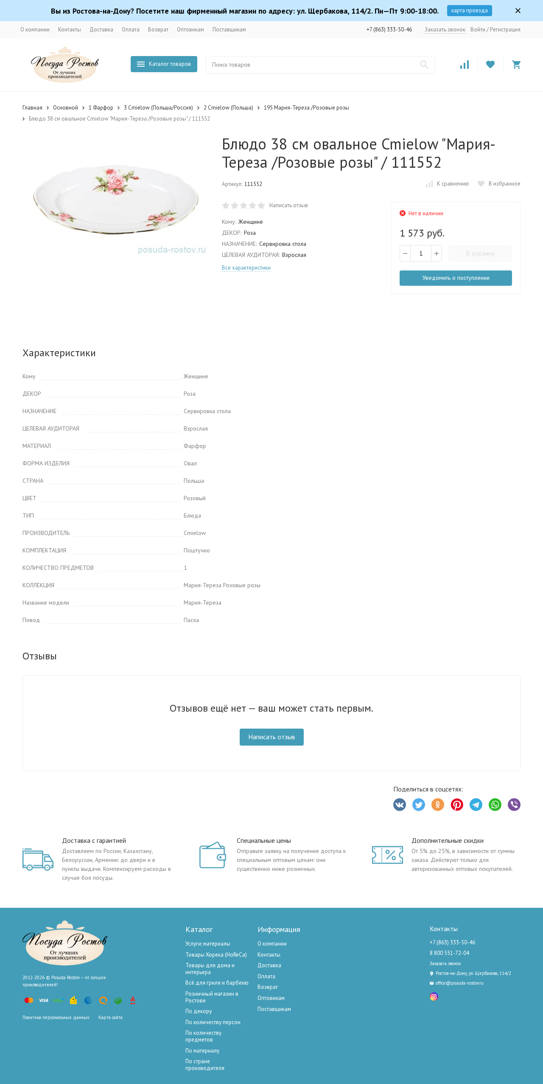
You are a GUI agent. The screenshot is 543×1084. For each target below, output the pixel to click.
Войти (477, 29)
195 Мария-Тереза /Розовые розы (306, 107)
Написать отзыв (288, 205)
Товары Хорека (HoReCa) (216, 954)
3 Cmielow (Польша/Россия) (158, 107)
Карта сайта (110, 1017)
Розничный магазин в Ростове (211, 997)
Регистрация (505, 29)
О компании (35, 29)
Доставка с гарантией (94, 840)
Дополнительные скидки (447, 840)
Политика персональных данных (56, 1017)
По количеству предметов (203, 1036)
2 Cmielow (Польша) (228, 107)
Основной (65, 107)
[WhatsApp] (495, 804)
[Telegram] (476, 804)
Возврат (158, 29)
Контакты (69, 29)
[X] (418, 804)
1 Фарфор (101, 107)
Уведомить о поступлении (456, 278)
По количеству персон (213, 1022)
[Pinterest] (457, 804)
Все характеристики (246, 267)
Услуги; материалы (207, 943)
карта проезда (469, 10)
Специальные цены (264, 840)
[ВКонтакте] (399, 804)
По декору (198, 1011)
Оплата (131, 29)
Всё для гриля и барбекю (217, 982)
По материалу (202, 1050)
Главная (32, 107)
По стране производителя (204, 1065)
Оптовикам (190, 29)
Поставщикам (229, 29)
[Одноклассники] (437, 804)
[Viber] (514, 804)
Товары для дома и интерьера (210, 969)
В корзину (480, 253)
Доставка (101, 29)
